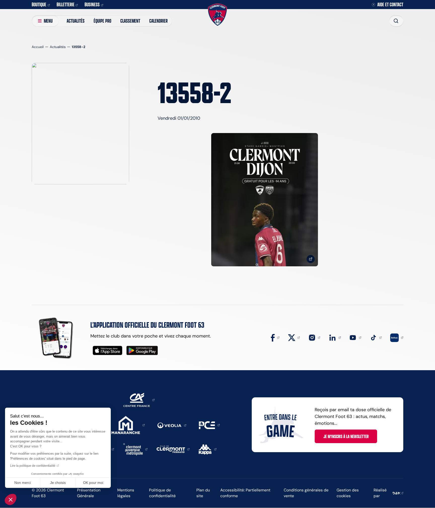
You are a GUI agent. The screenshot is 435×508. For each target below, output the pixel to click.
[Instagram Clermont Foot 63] (314, 337)
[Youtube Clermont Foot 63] (355, 337)
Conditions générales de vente (306, 493)
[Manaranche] (128, 425)
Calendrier (158, 20)
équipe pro (102, 20)
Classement (130, 20)
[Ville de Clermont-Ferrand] (173, 449)
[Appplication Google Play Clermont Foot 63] (142, 350)
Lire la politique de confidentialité (32, 466)
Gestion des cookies (348, 493)
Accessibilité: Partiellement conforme (245, 493)
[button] (11, 499)
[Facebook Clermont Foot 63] (275, 337)
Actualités (76, 20)
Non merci (22, 483)
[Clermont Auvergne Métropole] (135, 449)
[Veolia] (171, 425)
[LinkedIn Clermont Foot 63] (335, 337)
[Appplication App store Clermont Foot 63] (107, 350)
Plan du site (203, 493)
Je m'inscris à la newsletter (346, 436)
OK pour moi (93, 483)
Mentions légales (125, 493)
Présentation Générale (88, 493)
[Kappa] (207, 449)
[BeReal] (396, 337)
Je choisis (58, 483)
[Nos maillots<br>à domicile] (264, 200)
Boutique (39, 4)
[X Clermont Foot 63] (294, 337)
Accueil (38, 47)
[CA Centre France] (139, 399)
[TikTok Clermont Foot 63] (376, 337)
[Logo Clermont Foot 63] (217, 15)
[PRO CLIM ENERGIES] (209, 425)
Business (92, 4)
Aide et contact (390, 5)
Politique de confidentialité (162, 493)
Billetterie (66, 4)
